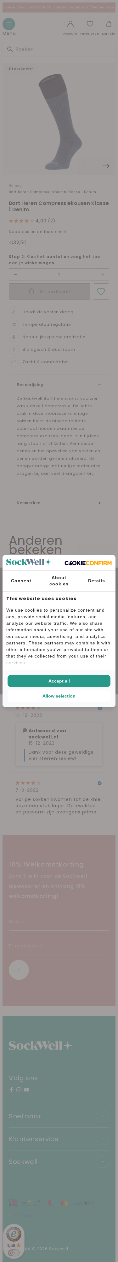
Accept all (59, 680)
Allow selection (59, 695)
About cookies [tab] (59, 580)
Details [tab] (96, 580)
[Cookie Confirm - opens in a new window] (88, 563)
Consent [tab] (21, 580)
